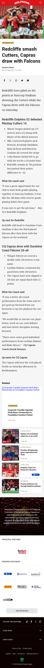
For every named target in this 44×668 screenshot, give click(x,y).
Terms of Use (16, 648)
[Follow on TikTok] (27, 621)
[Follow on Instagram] (40, 621)
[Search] (40, 2)
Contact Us (21, 654)
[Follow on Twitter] (36, 621)
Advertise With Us (32, 654)
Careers (8, 654)
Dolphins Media (8, 67)
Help (14, 654)
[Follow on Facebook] (31, 621)
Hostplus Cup (8, 43)
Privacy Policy (27, 648)
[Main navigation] (3, 2)
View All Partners (22, 611)
